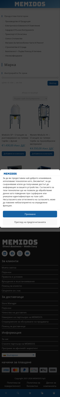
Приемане (30, 214)
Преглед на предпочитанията (30, 222)
